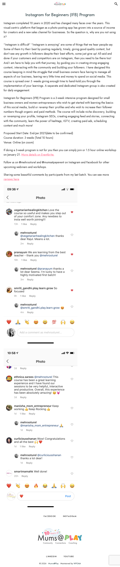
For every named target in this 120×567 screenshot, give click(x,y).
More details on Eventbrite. (37, 155)
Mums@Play (53, 563)
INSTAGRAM (70, 516)
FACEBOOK (50, 516)
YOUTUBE (69, 556)
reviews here (11, 179)
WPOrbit (77, 563)
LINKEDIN (51, 556)
